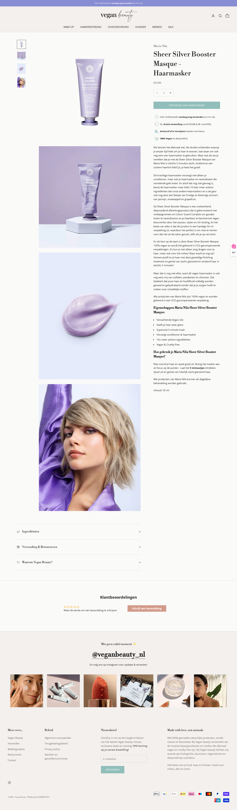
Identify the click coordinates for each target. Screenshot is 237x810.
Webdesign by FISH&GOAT (38, 797)
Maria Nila (160, 46)
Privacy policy (52, 749)
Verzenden (14, 743)
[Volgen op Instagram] (9, 782)
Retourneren (15, 754)
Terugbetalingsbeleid (56, 743)
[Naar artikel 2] (21, 55)
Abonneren (113, 769)
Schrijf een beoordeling (147, 608)
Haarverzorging (90, 26)
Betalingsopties (16, 749)
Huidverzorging (118, 26)
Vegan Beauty (15, 737)
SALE (170, 26)
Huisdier (140, 26)
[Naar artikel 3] (21, 68)
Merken (157, 26)
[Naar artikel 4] (21, 82)
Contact (12, 760)
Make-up (69, 26)
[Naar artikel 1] (21, 44)
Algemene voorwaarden (58, 737)
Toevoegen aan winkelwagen (187, 105)
